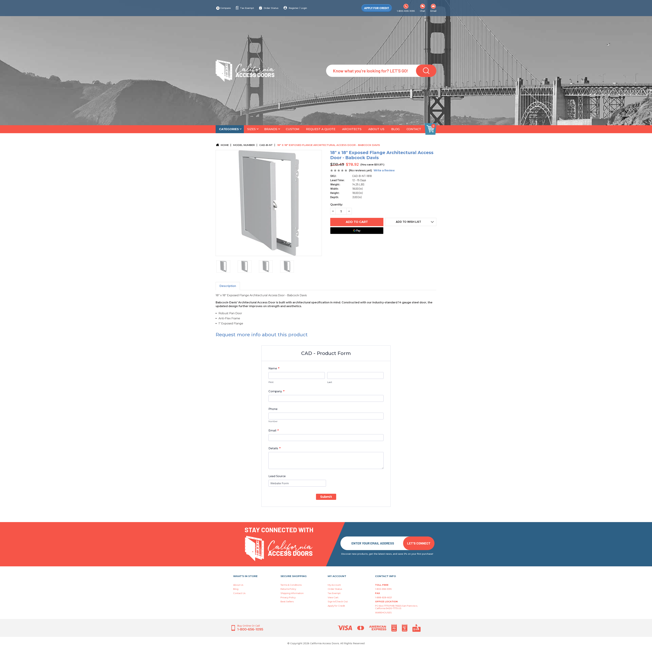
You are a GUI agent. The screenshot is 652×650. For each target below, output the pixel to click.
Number (273, 421)
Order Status (271, 8)
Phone (272, 409)
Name (273, 368)
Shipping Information (292, 593)
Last (329, 382)
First (271, 382)
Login (304, 8)
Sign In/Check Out (338, 601)
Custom (292, 129)
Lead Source (277, 476)
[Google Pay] (356, 230)
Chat (422, 11)
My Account (334, 584)
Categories (229, 129)
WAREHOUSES (383, 612)
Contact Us (239, 593)
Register (293, 8)
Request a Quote (320, 129)
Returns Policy (288, 589)
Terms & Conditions (291, 584)
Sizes (251, 129)
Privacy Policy (288, 597)
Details (274, 448)
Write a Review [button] (384, 170)
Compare (224, 8)
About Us (376, 129)
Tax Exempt (247, 8)
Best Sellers (287, 601)
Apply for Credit (336, 605)
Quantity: (336, 204)
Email (433, 11)
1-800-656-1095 (406, 11)
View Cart (333, 597)
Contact (413, 129)
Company (276, 391)
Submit (326, 497)
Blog (395, 129)
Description (228, 286)
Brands (270, 129)
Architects (351, 129)
